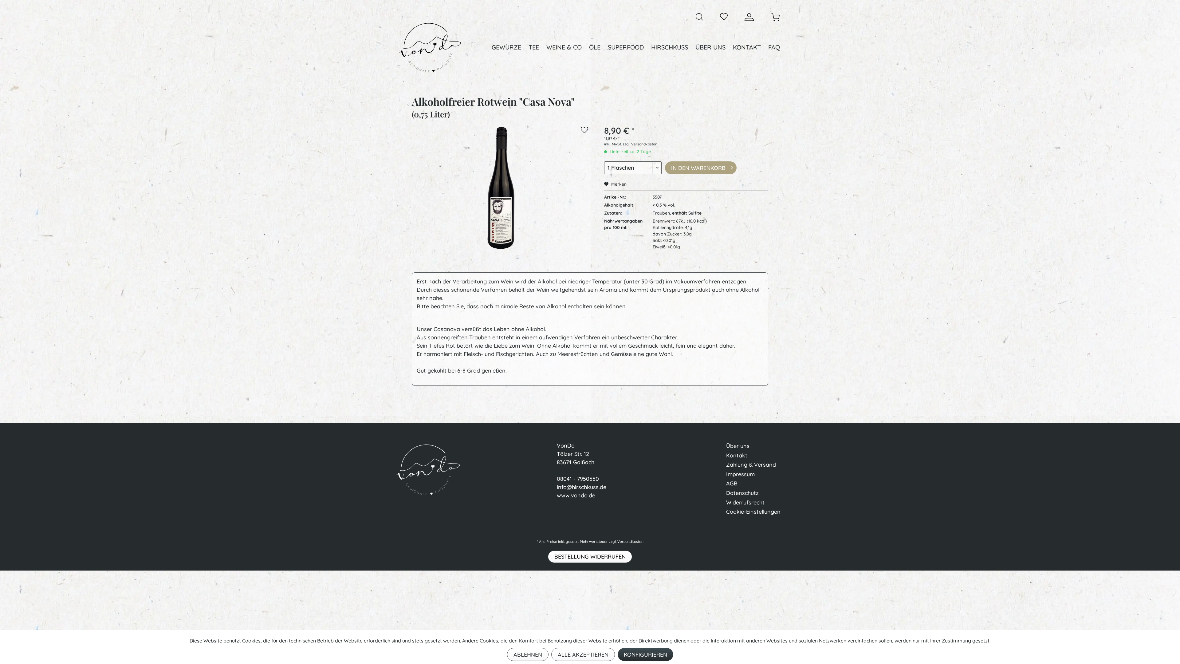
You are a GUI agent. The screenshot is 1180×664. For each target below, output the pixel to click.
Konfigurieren (645, 654)
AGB (732, 483)
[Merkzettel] (724, 17)
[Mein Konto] (749, 17)
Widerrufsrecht (745, 502)
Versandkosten (630, 541)
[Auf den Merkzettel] (584, 131)
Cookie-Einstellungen (753, 511)
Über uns (737, 445)
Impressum (740, 474)
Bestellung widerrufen (590, 556)
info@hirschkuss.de (581, 487)
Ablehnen (527, 654)
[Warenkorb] (775, 17)
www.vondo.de (576, 495)
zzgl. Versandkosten (640, 144)
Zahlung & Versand (751, 464)
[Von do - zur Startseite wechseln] (430, 48)
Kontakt (736, 455)
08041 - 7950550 (578, 478)
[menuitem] (699, 17)
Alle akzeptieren (583, 654)
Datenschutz (742, 492)
